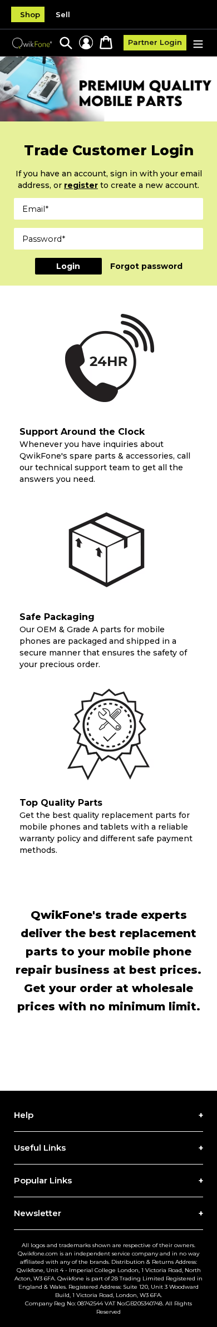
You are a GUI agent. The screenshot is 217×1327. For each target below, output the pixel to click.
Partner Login (155, 42)
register (81, 185)
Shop (30, 14)
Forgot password (146, 266)
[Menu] (198, 43)
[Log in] (86, 42)
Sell (63, 14)
